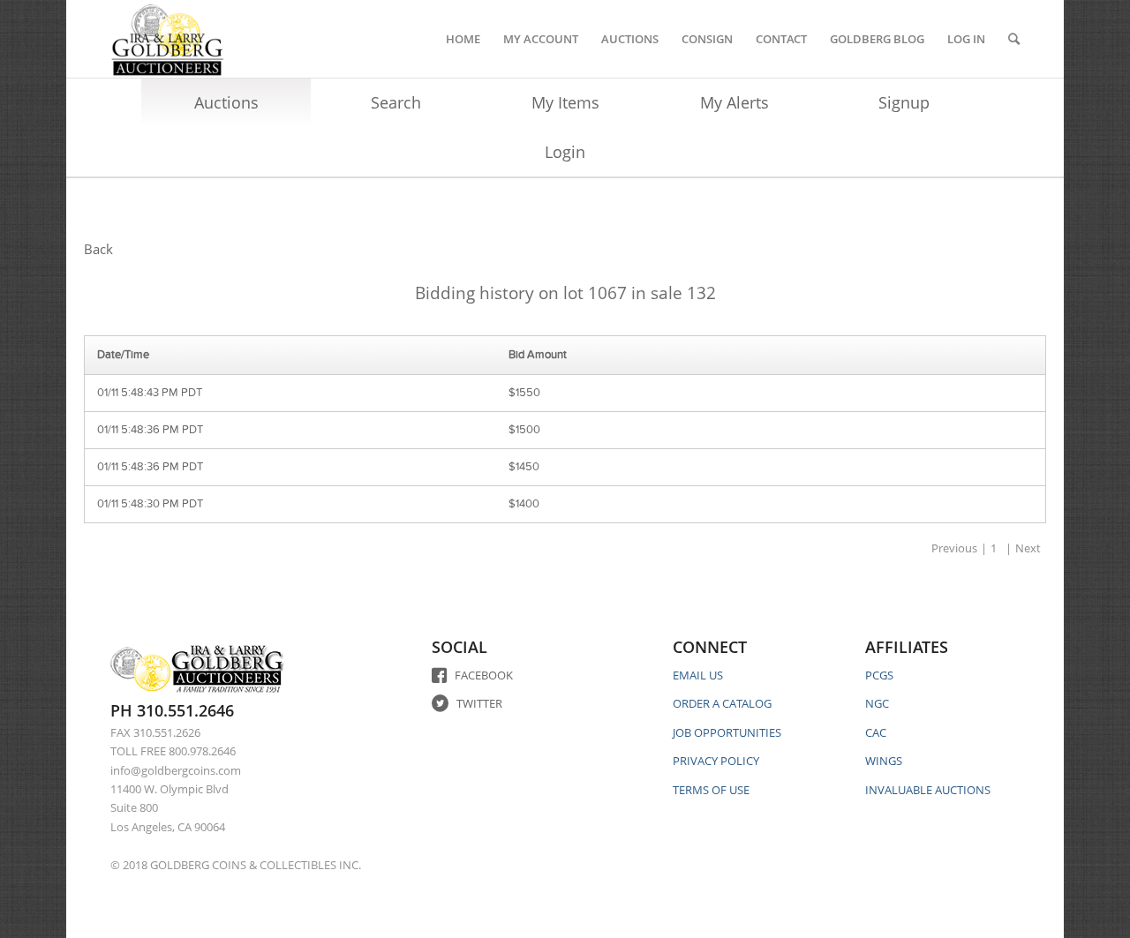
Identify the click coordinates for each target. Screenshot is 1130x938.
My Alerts (734, 102)
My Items (565, 102)
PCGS (879, 675)
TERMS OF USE (711, 790)
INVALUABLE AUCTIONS (928, 790)
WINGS (883, 761)
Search (396, 102)
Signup (904, 102)
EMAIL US (698, 675)
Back (98, 249)
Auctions (226, 102)
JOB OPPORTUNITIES (727, 732)
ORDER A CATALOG (722, 703)
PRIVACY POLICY (716, 761)
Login (565, 151)
